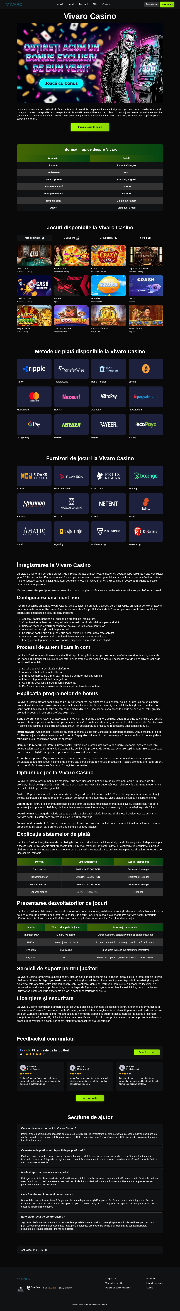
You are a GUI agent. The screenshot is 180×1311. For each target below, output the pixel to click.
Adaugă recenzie (147, 1052)
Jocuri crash (106, 238)
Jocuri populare (32, 238)
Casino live (69, 238)
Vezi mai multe (90, 1098)
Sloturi (143, 238)
